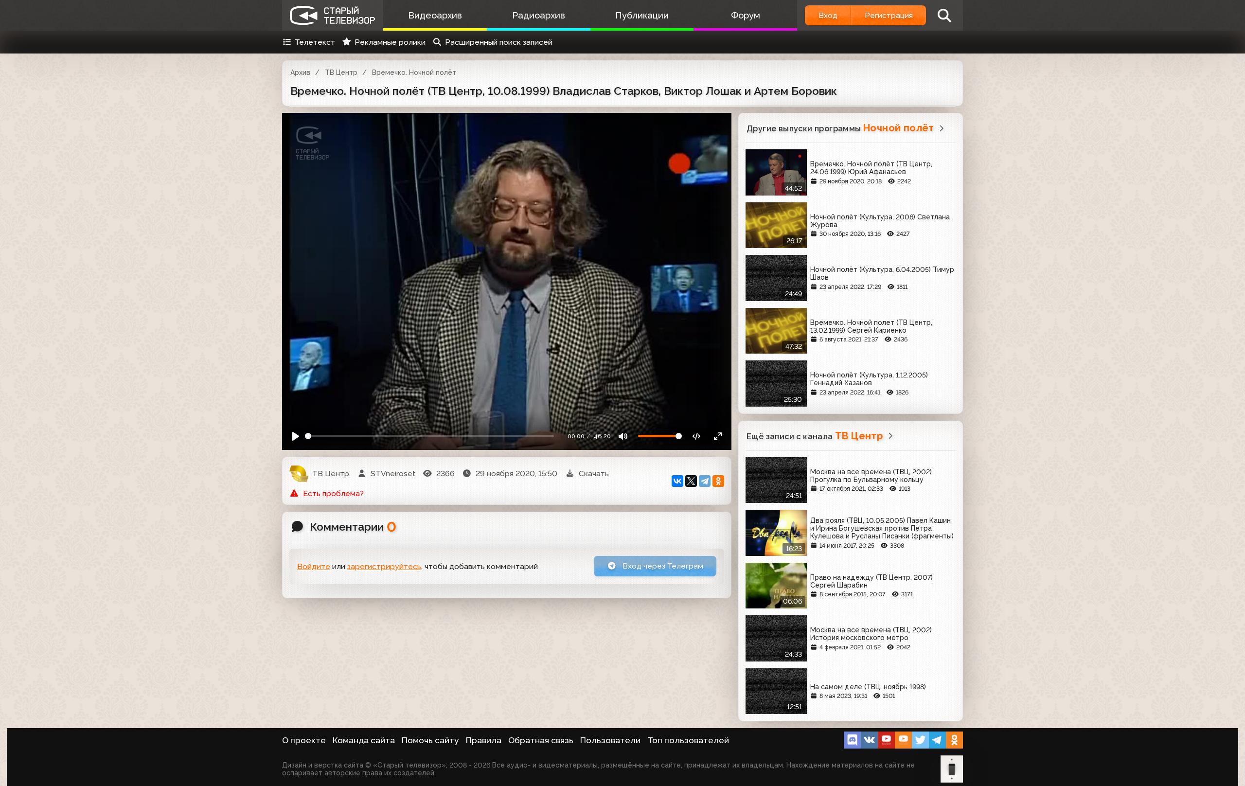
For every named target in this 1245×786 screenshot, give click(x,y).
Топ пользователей (688, 740)
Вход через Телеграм (662, 566)
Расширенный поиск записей (498, 42)
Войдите (313, 566)
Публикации (642, 15)
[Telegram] (705, 481)
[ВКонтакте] (677, 481)
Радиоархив (538, 15)
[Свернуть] (718, 436)
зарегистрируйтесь (384, 566)
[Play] (296, 436)
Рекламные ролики (390, 42)
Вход (827, 15)
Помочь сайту (430, 740)
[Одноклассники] (718, 481)
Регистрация (889, 15)
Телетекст (315, 42)
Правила (483, 740)
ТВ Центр (341, 72)
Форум (745, 15)
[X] (691, 481)
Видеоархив (435, 15)
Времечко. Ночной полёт (414, 72)
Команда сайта (364, 740)
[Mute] (623, 436)
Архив (300, 72)
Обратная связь (540, 740)
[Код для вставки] (697, 436)
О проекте (304, 740)
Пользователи (610, 740)
